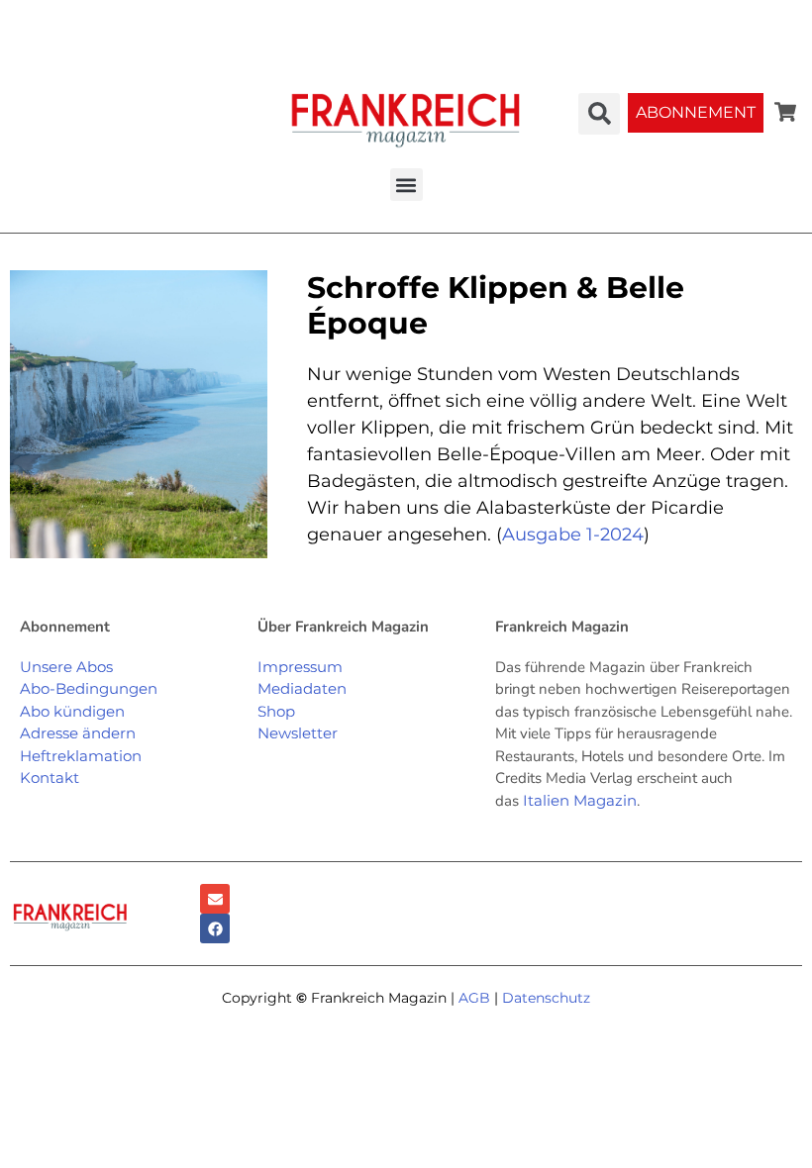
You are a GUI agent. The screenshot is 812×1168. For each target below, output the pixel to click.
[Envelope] (215, 899)
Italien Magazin (580, 800)
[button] (406, 184)
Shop (276, 711)
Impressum (300, 666)
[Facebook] (215, 928)
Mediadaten (302, 688)
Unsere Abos (66, 666)
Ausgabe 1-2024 (573, 534)
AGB (474, 998)
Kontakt (49, 777)
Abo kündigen (72, 711)
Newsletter (297, 733)
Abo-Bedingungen (88, 688)
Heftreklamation (81, 755)
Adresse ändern (78, 733)
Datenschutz (546, 998)
